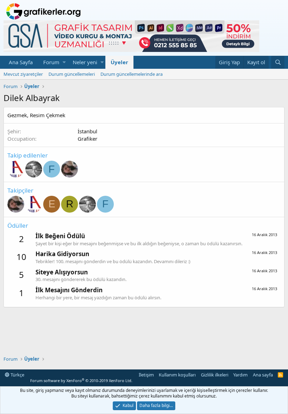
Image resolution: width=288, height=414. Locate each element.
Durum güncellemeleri (71, 74)
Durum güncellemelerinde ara (131, 74)
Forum (51, 62)
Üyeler (119, 62)
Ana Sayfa (21, 62)
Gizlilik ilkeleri (214, 375)
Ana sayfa (263, 375)
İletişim (146, 375)
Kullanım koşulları (177, 375)
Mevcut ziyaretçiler (23, 74)
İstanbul (87, 131)
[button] (64, 62)
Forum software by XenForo (81, 380)
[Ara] (277, 62)
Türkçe (16, 375)
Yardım (240, 375)
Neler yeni (85, 62)
